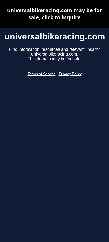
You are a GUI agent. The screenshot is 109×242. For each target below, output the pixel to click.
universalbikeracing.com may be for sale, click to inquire (54, 14)
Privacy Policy (70, 74)
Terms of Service (42, 74)
